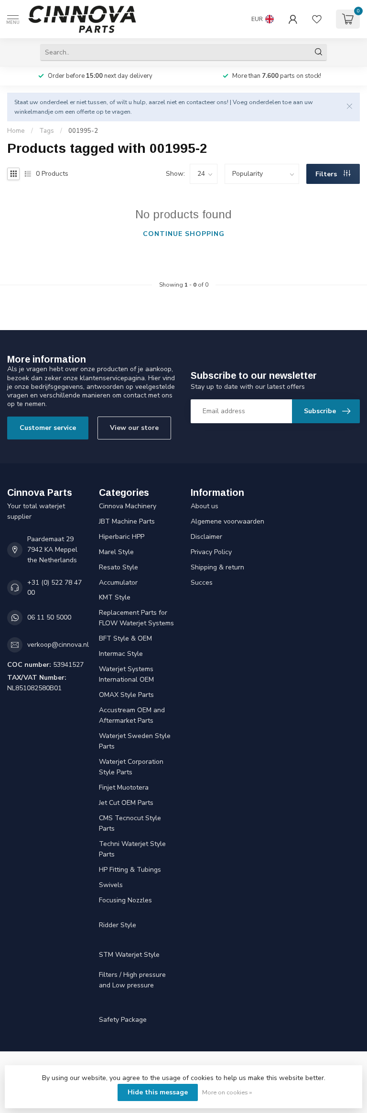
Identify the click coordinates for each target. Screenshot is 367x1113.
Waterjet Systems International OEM (126, 674)
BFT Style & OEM (125, 638)
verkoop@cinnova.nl (58, 644)
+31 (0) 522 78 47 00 (54, 588)
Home (16, 131)
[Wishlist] (317, 19)
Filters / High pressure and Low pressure (132, 980)
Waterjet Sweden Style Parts (135, 741)
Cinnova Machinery (127, 506)
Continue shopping (184, 233)
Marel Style (116, 551)
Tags (46, 131)
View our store (134, 427)
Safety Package (123, 1019)
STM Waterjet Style (129, 954)
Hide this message (158, 1092)
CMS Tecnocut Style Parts (130, 823)
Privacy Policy (211, 551)
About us (204, 506)
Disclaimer (206, 536)
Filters (327, 174)
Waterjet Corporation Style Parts (131, 767)
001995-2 (83, 131)
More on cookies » (227, 1092)
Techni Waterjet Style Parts (132, 849)
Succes (202, 582)
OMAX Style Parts (126, 694)
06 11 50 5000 (49, 617)
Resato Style (118, 567)
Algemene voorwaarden (227, 521)
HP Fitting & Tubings (130, 869)
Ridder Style (117, 925)
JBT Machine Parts (127, 521)
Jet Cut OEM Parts (126, 802)
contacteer (200, 102)
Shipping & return (217, 567)
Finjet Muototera (124, 787)
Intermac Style (121, 653)
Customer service (48, 427)
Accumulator (118, 582)
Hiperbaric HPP (121, 536)
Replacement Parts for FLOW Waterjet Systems (136, 618)
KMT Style (114, 597)
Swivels (111, 884)
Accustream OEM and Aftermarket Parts (132, 715)
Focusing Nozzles (125, 900)
